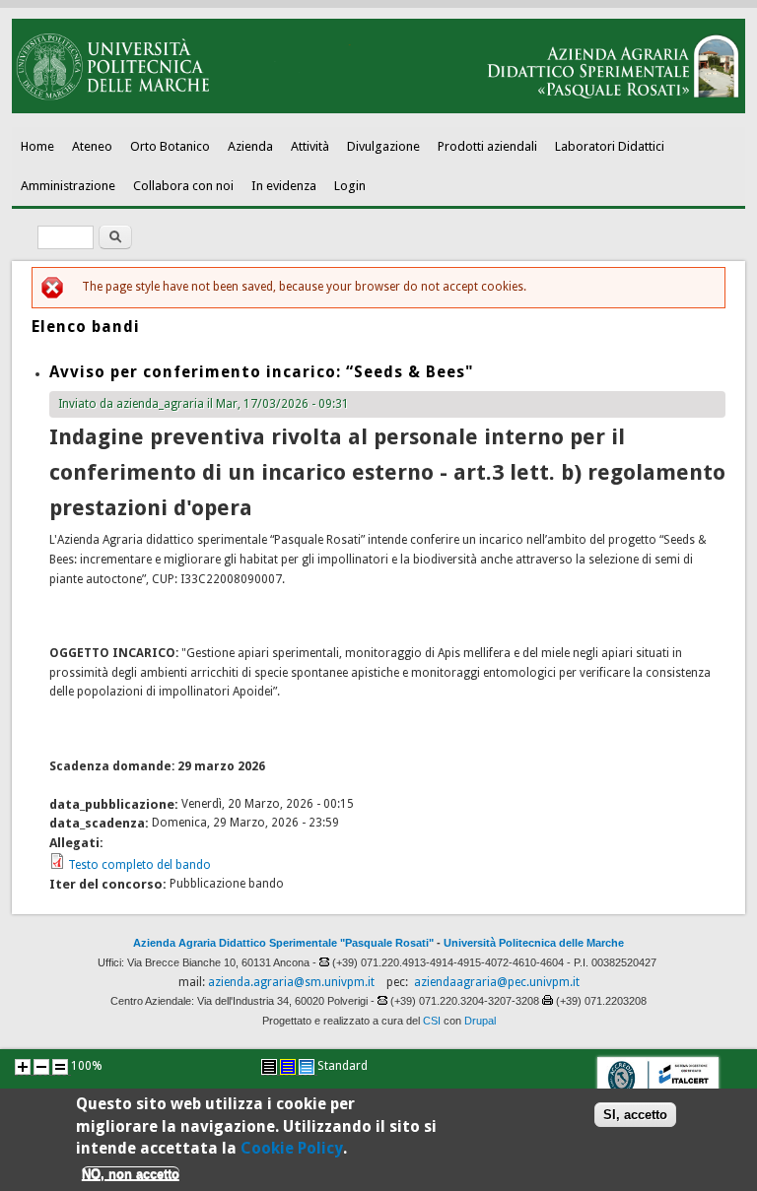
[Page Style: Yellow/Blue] (288, 1067)
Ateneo (92, 146)
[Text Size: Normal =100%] (60, 1067)
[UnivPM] (379, 109)
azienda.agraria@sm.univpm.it (291, 982)
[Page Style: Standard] (306, 1067)
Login (350, 185)
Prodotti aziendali (487, 146)
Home (37, 146)
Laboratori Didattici (609, 146)
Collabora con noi (183, 185)
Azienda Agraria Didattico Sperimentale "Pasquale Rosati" (283, 943)
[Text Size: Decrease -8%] (41, 1067)
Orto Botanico (170, 146)
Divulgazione (383, 146)
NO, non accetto (130, 1173)
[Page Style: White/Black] (269, 1067)
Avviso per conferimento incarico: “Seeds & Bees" (261, 372)
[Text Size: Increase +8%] (23, 1067)
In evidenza (283, 185)
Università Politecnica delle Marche (534, 943)
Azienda (250, 146)
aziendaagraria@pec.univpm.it (497, 982)
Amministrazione (68, 185)
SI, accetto (635, 1114)
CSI (432, 1020)
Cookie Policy (292, 1148)
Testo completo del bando (139, 865)
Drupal (480, 1020)
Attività (310, 146)
